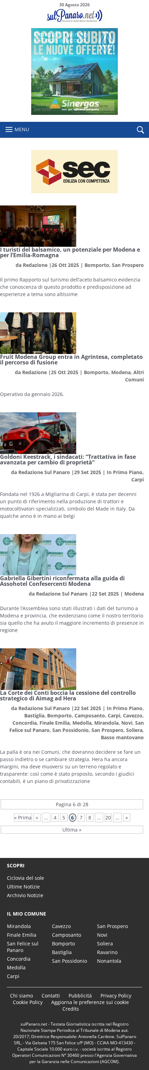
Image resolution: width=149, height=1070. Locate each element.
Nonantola (109, 961)
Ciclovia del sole (25, 878)
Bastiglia (34, 715)
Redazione (35, 265)
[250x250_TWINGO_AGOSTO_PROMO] (74, 113)
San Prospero (128, 265)
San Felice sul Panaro (22, 946)
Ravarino (107, 952)
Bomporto (97, 265)
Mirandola (106, 722)
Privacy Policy (115, 995)
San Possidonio (70, 730)
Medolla (81, 722)
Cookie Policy (28, 1002)
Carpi (137, 479)
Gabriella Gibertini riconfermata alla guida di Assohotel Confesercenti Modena (62, 581)
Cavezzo (132, 715)
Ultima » (71, 829)
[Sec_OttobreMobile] (74, 171)
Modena (121, 372)
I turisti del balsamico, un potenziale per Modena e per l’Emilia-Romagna (70, 252)
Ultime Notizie (23, 886)
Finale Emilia (55, 722)
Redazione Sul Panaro (44, 472)
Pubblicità (80, 995)
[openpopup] (140, 130)
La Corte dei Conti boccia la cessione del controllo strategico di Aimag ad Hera (68, 695)
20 (108, 817)
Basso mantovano (122, 737)
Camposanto (89, 715)
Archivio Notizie (25, 895)
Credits (70, 1008)
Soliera (134, 730)
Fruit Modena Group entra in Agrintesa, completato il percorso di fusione (71, 359)
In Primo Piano (124, 472)
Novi (126, 722)
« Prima (23, 817)
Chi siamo (21, 995)
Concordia (24, 722)
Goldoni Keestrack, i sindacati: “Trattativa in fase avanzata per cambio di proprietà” (68, 459)
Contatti (51, 995)
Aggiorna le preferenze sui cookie (90, 1002)
